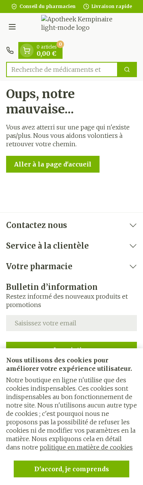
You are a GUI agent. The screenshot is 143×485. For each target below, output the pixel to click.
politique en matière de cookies (86, 447)
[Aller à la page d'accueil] (79, 27)
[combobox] (62, 69)
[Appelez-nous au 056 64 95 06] (10, 50)
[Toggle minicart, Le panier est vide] (27, 50)
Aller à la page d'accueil (53, 164)
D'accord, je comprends (71, 469)
